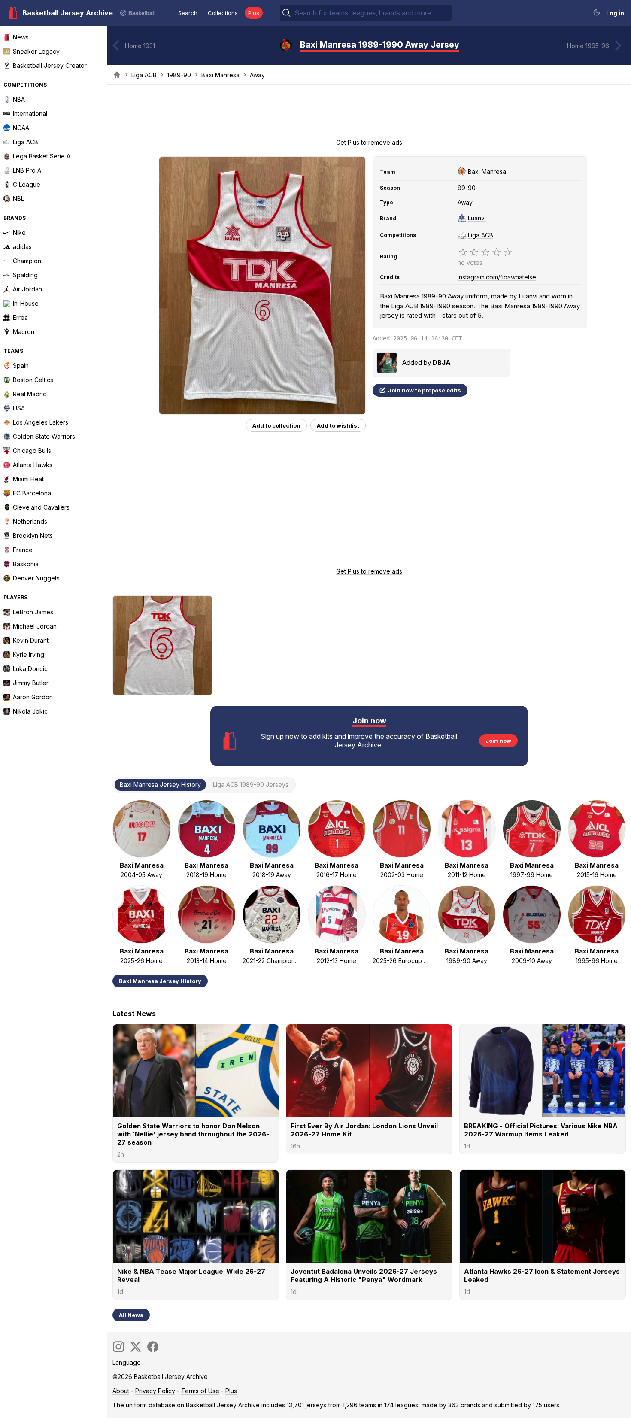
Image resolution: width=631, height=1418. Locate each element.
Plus (253, 12)
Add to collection (276, 425)
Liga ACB (144, 75)
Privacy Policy (155, 1390)
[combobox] (372, 13)
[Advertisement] (369, 114)
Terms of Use (200, 1390)
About (120, 1390)
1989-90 (179, 75)
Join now (498, 740)
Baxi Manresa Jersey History (160, 981)
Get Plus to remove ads (369, 142)
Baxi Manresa (220, 75)
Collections (223, 12)
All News (131, 1315)
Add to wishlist (338, 425)
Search (187, 12)
